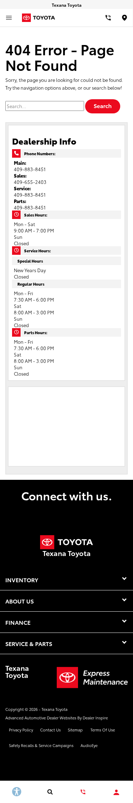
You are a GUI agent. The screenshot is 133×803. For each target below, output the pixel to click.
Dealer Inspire (95, 717)
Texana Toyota (54, 709)
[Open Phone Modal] (108, 18)
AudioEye (89, 745)
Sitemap (75, 729)
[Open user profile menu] (116, 792)
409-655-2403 (30, 182)
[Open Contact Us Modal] (83, 791)
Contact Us (50, 729)
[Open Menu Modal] (9, 18)
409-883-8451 (30, 169)
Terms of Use (102, 729)
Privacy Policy (21, 729)
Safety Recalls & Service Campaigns (41, 745)
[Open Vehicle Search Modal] (50, 791)
